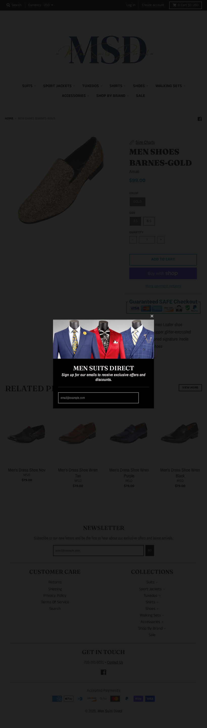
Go (144, 398)
